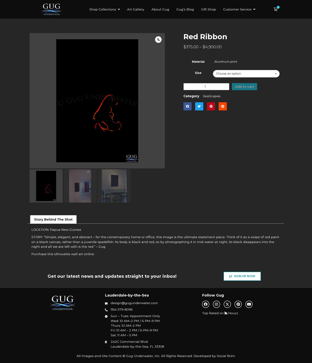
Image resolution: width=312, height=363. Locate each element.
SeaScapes (211, 96)
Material (198, 61)
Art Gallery (135, 9)
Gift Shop (208, 9)
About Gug (160, 9)
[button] (276, 9)
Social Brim (226, 356)
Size (198, 73)
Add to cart (244, 87)
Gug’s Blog (185, 9)
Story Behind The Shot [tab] (53, 219)
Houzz (232, 313)
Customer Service (237, 9)
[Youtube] (249, 304)
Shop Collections (102, 9)
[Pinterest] (238, 304)
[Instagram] (216, 304)
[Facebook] (205, 304)
